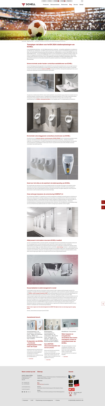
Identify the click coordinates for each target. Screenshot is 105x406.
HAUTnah (24, 41)
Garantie (58, 388)
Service (76, 4)
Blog (70, 4)
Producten (46, 4)
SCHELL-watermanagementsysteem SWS (38, 293)
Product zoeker (47, 378)
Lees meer (31, 358)
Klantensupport (49, 388)
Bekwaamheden (55, 4)
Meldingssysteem (60, 391)
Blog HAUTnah (30, 41)
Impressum (25, 400)
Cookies (58, 400)
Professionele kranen (51, 377)
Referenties (64, 4)
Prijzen (61, 388)
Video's (44, 388)
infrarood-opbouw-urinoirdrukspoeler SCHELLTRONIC (48, 138)
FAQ (54, 388)
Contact (54, 391)
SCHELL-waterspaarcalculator (43, 99)
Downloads (39, 388)
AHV (32, 400)
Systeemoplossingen (41, 377)
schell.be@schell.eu (26, 386)
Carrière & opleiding (48, 391)
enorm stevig (60, 247)
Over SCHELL (40, 391)
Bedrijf (81, 4)
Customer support (26, 389)
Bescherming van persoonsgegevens (44, 400)
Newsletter (46, 384)
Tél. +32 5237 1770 (25, 382)
